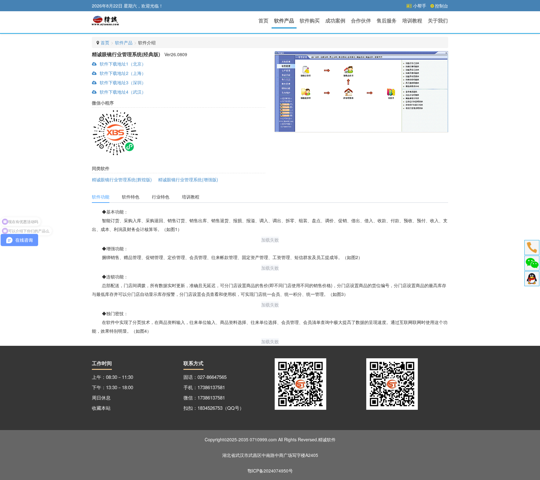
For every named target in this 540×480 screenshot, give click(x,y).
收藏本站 (101, 407)
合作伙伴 (361, 20)
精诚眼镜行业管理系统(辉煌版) (122, 179)
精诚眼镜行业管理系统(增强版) (188, 179)
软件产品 (284, 20)
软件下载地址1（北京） (123, 64)
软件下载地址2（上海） (123, 73)
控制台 (441, 5)
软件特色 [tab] (130, 196)
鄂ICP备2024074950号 (270, 471)
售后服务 (387, 20)
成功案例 (335, 20)
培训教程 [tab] (190, 196)
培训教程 (412, 20)
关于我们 (438, 20)
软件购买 (310, 20)
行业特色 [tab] (160, 196)
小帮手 (419, 5)
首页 (263, 20)
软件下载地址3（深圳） (123, 82)
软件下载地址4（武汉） (123, 92)
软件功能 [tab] (100, 196)
